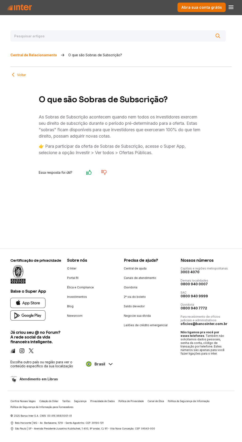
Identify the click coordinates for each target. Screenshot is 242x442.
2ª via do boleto (135, 297)
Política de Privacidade (131, 401)
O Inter (71, 268)
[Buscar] (218, 36)
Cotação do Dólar (48, 401)
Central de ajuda (135, 268)
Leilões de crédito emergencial (146, 325)
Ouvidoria (130, 287)
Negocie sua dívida (137, 315)
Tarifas (66, 401)
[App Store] (28, 302)
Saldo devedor (134, 306)
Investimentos (77, 297)
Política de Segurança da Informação (188, 401)
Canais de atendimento (140, 278)
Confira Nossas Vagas (22, 401)
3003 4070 (190, 272)
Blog (70, 306)
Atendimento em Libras (39, 379)
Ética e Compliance (80, 287)
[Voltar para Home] (19, 7)
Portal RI (72, 278)
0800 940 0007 (194, 284)
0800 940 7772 (194, 308)
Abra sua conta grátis (201, 7)
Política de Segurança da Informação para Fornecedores (41, 407)
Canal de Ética (155, 401)
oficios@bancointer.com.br (204, 324)
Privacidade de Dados (102, 401)
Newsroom (74, 315)
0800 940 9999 (194, 296)
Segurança (80, 401)
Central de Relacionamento (33, 55)
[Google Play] (28, 315)
